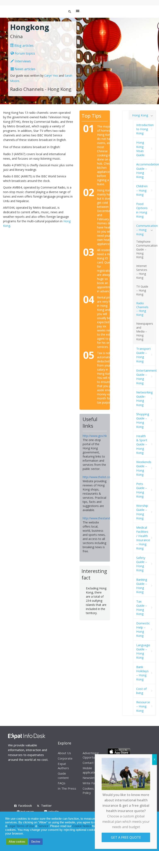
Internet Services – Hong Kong (141, 272)
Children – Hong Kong (142, 190)
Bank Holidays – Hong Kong (142, 673)
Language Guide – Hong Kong (143, 651)
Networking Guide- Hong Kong (144, 398)
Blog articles (23, 45)
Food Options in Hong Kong (142, 210)
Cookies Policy (88, 790)
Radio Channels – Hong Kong (142, 309)
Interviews (22, 61)
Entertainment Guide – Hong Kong (146, 376)
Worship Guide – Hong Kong (142, 511)
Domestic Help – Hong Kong (143, 629)
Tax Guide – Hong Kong (141, 607)
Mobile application (90, 770)
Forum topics (24, 53)
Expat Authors (63, 766)
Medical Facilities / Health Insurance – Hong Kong (143, 537)
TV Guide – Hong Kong (142, 290)
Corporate (65, 758)
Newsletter (91, 778)
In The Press (67, 788)
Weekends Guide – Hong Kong (143, 468)
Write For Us (92, 783)
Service (43, 826)
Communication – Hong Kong (146, 230)
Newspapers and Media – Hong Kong (144, 331)
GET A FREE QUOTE (126, 837)
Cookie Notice (81, 826)
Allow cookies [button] (17, 841)
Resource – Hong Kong (143, 706)
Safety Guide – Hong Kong (141, 564)
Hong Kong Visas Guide (140, 148)
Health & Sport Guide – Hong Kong (141, 444)
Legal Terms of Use (21, 826)
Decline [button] (35, 841)
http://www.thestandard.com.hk (104, 518)
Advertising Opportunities (92, 755)
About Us (64, 753)
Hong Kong (140, 115)
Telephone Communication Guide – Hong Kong (146, 249)
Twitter (46, 805)
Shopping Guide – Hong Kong (142, 420)
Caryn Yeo (51, 75)
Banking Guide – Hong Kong (141, 585)
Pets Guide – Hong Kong (141, 490)
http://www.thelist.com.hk (100, 477)
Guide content (63, 775)
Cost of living (141, 691)
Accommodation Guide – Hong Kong (146, 170)
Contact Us (90, 763)
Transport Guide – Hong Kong (143, 354)
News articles (24, 69)
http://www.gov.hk (95, 436)
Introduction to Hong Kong (145, 129)
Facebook (25, 805)
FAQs (61, 783)
